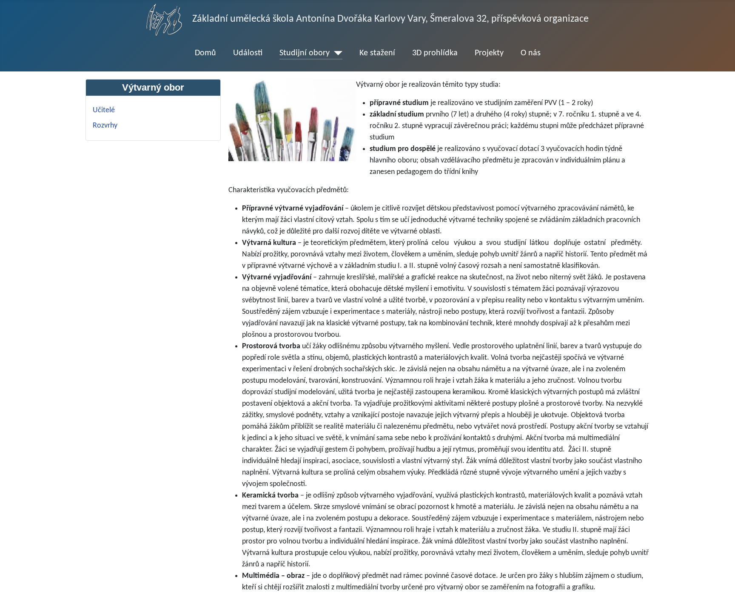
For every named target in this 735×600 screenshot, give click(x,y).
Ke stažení (377, 53)
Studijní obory (304, 53)
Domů (205, 53)
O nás (531, 53)
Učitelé (104, 110)
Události (247, 53)
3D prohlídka (435, 53)
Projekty (489, 53)
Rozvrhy (105, 126)
